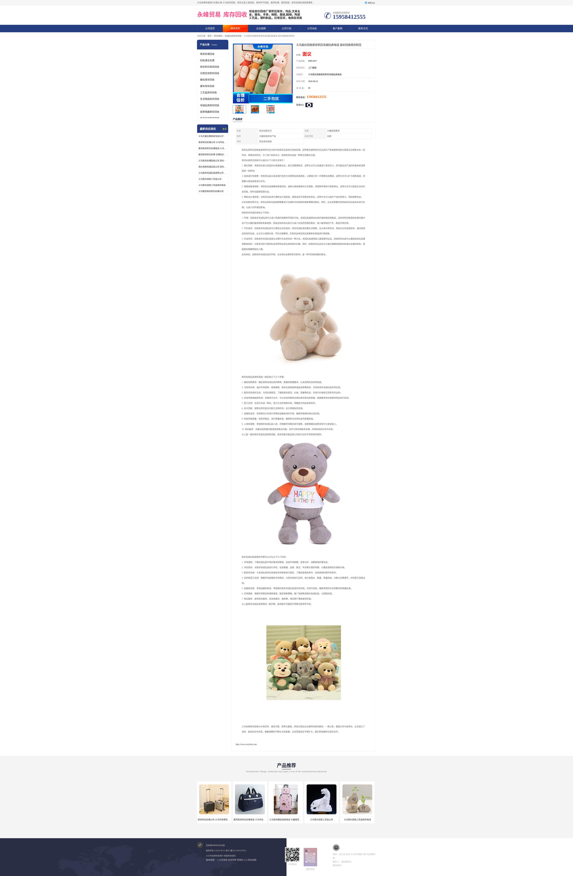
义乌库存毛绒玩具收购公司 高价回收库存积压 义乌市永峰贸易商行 (212, 173)
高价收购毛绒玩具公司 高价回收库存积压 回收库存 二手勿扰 (212, 167)
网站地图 (252, 860)
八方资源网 (222, 860)
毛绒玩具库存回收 (233, 36)
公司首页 (210, 28)
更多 (224, 129)
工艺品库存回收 (208, 92)
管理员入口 (242, 860)
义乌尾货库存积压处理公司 (211, 191)
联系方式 (363, 28)
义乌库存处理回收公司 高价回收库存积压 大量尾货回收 (212, 161)
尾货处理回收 (207, 54)
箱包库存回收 (207, 79)
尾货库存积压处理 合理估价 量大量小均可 (212, 154)
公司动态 (312, 28)
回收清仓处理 (207, 60)
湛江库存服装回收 (321, 819)
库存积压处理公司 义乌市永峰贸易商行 (212, 142)
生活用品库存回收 (209, 99)
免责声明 (232, 860)
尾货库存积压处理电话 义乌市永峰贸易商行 (212, 148)
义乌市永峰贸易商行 (214, 856)
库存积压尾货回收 (209, 67)
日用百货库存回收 (209, 73)
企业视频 (261, 28)
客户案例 (337, 28)
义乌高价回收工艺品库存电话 (212, 185)
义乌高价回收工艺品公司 (209, 179)
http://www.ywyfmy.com (246, 744)
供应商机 (235, 28)
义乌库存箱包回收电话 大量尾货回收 (215, 819)
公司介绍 (286, 28)
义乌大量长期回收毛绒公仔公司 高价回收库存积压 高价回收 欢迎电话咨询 (212, 136)
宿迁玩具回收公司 (357, 819)
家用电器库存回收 (209, 112)
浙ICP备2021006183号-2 (236, 850)
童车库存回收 (207, 86)
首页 (209, 36)
